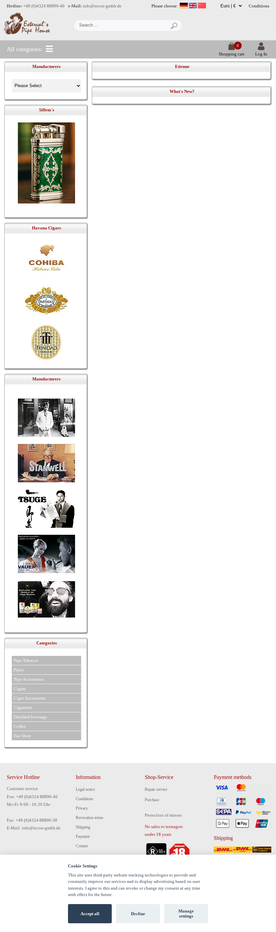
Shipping (83, 827)
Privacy (82, 808)
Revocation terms (89, 817)
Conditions (259, 5)
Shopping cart (231, 54)
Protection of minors (163, 815)
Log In (261, 54)
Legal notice (85, 789)
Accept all (89, 913)
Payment (83, 836)
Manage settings (186, 913)
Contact (82, 846)
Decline (138, 913)
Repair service (156, 789)
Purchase (152, 799)
